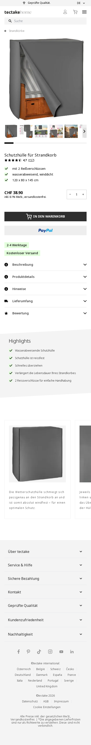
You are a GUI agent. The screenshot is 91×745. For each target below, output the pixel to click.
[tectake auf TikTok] (39, 651)
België (40, 669)
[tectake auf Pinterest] (28, 651)
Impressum (61, 701)
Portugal (53, 680)
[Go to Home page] (18, 12)
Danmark (41, 675)
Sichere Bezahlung (23, 578)
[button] (11, 131)
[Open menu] (84, 12)
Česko (70, 669)
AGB (46, 701)
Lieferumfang (22, 301)
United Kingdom (46, 686)
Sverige (69, 680)
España (57, 675)
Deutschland (23, 675)
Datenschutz (30, 701)
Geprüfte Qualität (23, 605)
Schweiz (55, 669)
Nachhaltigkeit (20, 634)
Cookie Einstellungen (47, 707)
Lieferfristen (72, 719)
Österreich (24, 669)
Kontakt (14, 592)
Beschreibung (22, 264)
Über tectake (18, 551)
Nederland (35, 680)
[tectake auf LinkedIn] (72, 651)
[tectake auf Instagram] (50, 651)
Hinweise (19, 289)
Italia (20, 680)
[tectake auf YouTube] (61, 651)
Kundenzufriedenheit (26, 619)
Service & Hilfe (20, 565)
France (72, 675)
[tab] (8, 143)
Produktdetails (23, 277)
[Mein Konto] (65, 12)
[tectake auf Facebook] (18, 651)
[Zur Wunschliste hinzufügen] (81, 43)
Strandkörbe (17, 31)
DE (78, 3)
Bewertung (20, 313)
